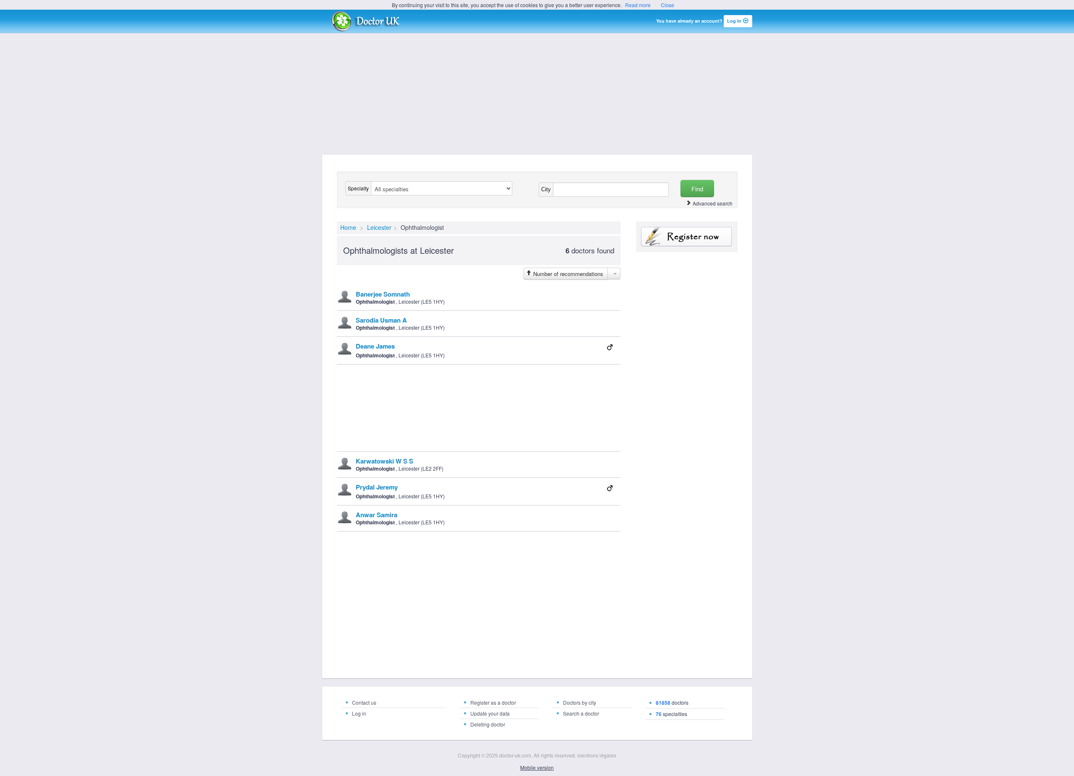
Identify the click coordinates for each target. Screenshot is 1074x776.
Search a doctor (581, 713)
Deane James (375, 346)
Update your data (490, 713)
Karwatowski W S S (384, 461)
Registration (687, 237)
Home (348, 227)
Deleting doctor (487, 724)
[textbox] (611, 189)
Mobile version (537, 767)
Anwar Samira (376, 514)
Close (667, 4)
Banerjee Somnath (383, 294)
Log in (359, 713)
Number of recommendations (568, 274)
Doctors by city (579, 702)
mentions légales (596, 755)
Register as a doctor (493, 702)
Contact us (364, 702)
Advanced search (713, 203)
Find (697, 188)
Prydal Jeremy (377, 487)
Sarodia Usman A (381, 320)
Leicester (379, 227)
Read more (638, 4)
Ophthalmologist (375, 301)
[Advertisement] (537, 94)
